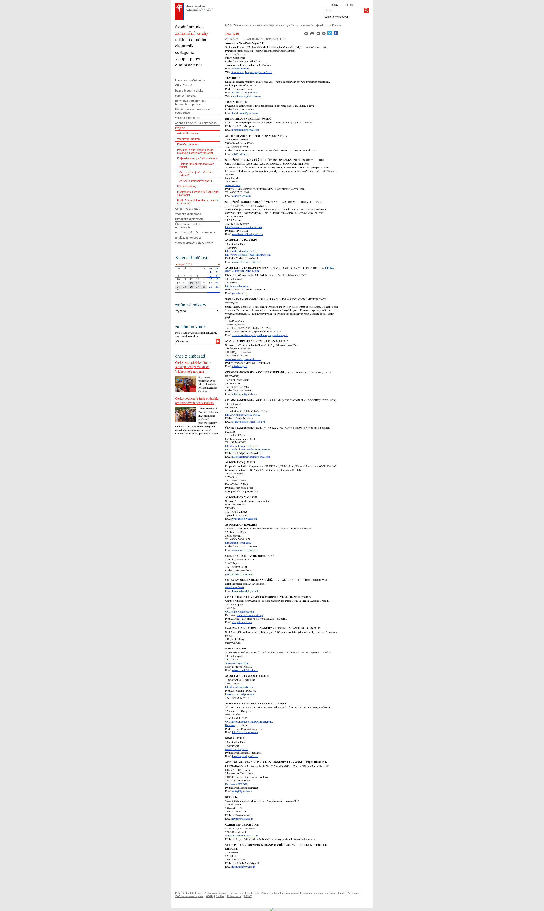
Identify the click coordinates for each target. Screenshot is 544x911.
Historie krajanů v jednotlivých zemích (196, 165)
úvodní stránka (189, 26)
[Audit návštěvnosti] (272, 909)
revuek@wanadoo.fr (242, 818)
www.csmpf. (231, 611)
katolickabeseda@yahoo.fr (245, 591)
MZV (228, 25)
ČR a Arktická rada (187, 208)
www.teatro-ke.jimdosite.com (246, 96)
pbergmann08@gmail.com (245, 129)
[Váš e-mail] (195, 341)
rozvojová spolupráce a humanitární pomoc (190, 102)
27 (197, 286)
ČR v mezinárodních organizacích (189, 225)
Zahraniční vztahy (243, 25)
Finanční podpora (187, 144)
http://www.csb (233, 286)
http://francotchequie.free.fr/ (239, 687)
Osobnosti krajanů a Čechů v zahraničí (196, 174)
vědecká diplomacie (188, 213)
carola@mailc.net (240, 68)
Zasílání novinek (290, 893)
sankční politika (185, 95)
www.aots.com (232, 185)
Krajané (261, 25)
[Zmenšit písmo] (318, 34)
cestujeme (184, 52)
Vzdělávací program (188, 138)
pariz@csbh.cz (239, 293)
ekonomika (185, 45)
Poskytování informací (216, 893)
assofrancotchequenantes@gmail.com (251, 456)
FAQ (199, 893)
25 (184, 286)
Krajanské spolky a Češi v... (284, 25)
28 (204, 286)
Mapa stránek (337, 893)
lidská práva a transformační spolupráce (194, 111)
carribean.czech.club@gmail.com (241, 835)
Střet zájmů (253, 893)
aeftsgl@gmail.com (242, 791)
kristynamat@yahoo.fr (243, 866)
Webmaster (354, 893)
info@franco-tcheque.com (245, 732)
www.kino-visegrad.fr (236, 749)
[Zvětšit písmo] (324, 34)
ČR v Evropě (183, 85)
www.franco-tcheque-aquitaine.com (243, 359)
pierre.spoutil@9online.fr (245, 670)
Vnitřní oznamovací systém (189, 896)
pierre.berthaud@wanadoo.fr (239, 574)
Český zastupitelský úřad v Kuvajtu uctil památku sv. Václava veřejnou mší (193, 366)
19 (191, 283)
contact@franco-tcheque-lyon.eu (248, 421)
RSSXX (248, 896)
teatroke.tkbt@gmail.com (244, 92)
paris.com (244, 663)
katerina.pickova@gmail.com (239, 694)
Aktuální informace (188, 133)
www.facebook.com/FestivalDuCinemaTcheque (249, 721)
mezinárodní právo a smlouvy (195, 232)
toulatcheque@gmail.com (245, 113)
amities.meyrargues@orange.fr (272, 335)
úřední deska (237, 893)
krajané (180, 128)
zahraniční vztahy (191, 33)
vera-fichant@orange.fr (244, 335)
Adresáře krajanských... (315, 25)
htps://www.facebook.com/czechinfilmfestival (248, 254)
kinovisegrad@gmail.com (245, 756)
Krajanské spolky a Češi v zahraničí (197, 158)
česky (335, 4)
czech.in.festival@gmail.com (246, 261)
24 (178, 286)
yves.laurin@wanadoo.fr (244, 518)
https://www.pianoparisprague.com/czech (251, 72)
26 (191, 286)
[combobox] (344, 10)
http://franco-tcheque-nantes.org (241, 445)
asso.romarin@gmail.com (245, 550)
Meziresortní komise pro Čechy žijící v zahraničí (198, 194)
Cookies (220, 896)
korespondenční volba (190, 80)
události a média (190, 39)
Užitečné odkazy (186, 186)
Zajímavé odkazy (270, 893)
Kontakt (190, 893)
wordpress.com (246, 611)
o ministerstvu (188, 65)
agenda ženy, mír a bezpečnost (196, 122)
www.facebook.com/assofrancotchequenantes (248, 449)
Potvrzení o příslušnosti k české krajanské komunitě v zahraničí (195, 151)
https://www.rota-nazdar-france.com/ (243, 227)
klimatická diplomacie (189, 219)
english (350, 4)
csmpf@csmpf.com (242, 622)
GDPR (209, 896)
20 (197, 283)
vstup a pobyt (187, 58)
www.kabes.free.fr (234, 587)
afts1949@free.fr (240, 154)
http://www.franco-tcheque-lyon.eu (242, 414)
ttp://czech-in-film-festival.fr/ (241, 251)
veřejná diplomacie (187, 117)
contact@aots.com (241, 195)
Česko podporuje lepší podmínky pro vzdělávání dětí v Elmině (197, 400)
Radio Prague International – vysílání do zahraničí (198, 202)
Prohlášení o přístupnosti (315, 893)
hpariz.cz (245, 286)
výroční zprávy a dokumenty (194, 242)
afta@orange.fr (239, 366)
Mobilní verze (234, 896)
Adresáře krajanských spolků (196, 181)
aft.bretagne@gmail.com (244, 394)
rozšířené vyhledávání (336, 16)
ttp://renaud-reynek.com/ (239, 542)
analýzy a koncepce (188, 237)
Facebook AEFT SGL (236, 784)
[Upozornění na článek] (306, 34)
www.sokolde (232, 663)
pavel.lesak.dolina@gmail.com (247, 234)
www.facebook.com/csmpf (250, 615)
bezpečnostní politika (189, 90)
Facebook (230, 725)
